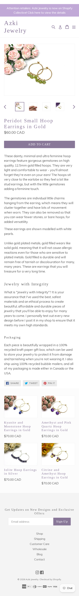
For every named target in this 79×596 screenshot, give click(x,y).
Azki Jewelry (15, 27)
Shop (39, 533)
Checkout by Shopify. (51, 579)
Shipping (39, 539)
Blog (39, 554)
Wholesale (40, 549)
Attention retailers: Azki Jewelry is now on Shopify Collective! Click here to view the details (40, 10)
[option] (19, 106)
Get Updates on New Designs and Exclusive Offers (39, 511)
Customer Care (39, 544)
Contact (39, 559)
